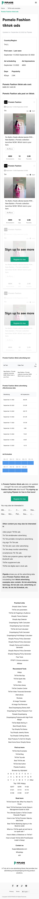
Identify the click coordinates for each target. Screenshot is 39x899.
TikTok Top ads (19, 757)
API (19, 855)
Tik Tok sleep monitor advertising (15, 549)
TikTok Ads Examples (19, 751)
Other (31, 780)
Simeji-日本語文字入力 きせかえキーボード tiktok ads (12, 514)
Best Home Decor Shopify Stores (19, 742)
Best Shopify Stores (19, 726)
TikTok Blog (20, 754)
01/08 (19, 793)
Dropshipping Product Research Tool (19, 711)
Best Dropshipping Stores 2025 (19, 708)
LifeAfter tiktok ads (27, 510)
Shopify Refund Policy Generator (20, 642)
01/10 (27, 790)
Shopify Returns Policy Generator (19, 650)
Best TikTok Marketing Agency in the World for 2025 (19, 825)
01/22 (27, 787)
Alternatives (19, 695)
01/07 (27, 793)
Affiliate (19, 663)
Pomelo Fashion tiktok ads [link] (9, 11)
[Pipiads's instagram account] (26, 885)
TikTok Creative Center (19, 688)
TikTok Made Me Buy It (19, 723)
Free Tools (19, 657)
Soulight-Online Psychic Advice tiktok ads (27, 514)
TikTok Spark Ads (19, 679)
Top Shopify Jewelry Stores (19, 732)
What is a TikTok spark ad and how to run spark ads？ (19, 830)
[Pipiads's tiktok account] (21, 885)
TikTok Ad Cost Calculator (19, 629)
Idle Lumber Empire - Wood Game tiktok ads (5, 510)
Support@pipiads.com (19, 849)
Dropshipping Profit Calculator (19, 632)
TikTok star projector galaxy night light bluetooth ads (17, 557)
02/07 (12, 787)
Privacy (11, 891)
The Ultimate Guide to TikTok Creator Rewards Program (19, 814)
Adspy (19, 672)
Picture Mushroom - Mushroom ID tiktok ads (19, 514)
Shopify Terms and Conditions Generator (19, 646)
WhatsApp (19, 852)
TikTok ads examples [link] (14, 8)
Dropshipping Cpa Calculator (19, 626)
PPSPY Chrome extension (19, 660)
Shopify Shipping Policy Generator (19, 654)
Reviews (19, 698)
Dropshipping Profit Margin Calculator (19, 635)
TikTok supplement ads (11, 562)
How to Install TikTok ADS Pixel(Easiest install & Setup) (19, 839)
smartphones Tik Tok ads (12, 553)
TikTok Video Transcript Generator (19, 691)
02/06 (19, 787)
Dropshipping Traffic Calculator (19, 622)
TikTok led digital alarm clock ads (15, 566)
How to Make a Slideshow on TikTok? (19, 835)
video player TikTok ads (11, 532)
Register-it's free (19, 259)
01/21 (12, 790)
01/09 (12, 793)
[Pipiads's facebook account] (12, 885)
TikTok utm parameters (19, 610)
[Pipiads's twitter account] (17, 885)
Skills (19, 682)
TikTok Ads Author (19, 764)
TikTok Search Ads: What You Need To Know (19, 803)
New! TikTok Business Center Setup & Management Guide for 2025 (19, 808)
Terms (18, 891)
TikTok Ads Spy (19, 675)
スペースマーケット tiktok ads (19, 510)
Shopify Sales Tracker (19, 606)
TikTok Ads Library (19, 685)
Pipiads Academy (19, 767)
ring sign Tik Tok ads (10, 542)
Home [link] (3, 8)
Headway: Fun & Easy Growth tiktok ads (34, 510)
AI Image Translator (19, 701)
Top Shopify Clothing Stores (19, 736)
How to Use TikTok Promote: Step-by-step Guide (19, 819)
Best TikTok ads (19, 760)
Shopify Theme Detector (19, 616)
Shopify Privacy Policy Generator (19, 639)
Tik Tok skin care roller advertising (15, 546)
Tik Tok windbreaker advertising (15, 535)
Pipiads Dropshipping (19, 714)
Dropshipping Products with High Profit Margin (20, 718)
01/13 (19, 790)
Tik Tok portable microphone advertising (18, 539)
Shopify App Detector (19, 619)
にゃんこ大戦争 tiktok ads (12, 510)
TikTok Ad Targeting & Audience (19, 613)
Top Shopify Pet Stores (19, 729)
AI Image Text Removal (19, 704)
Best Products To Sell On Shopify (19, 739)
